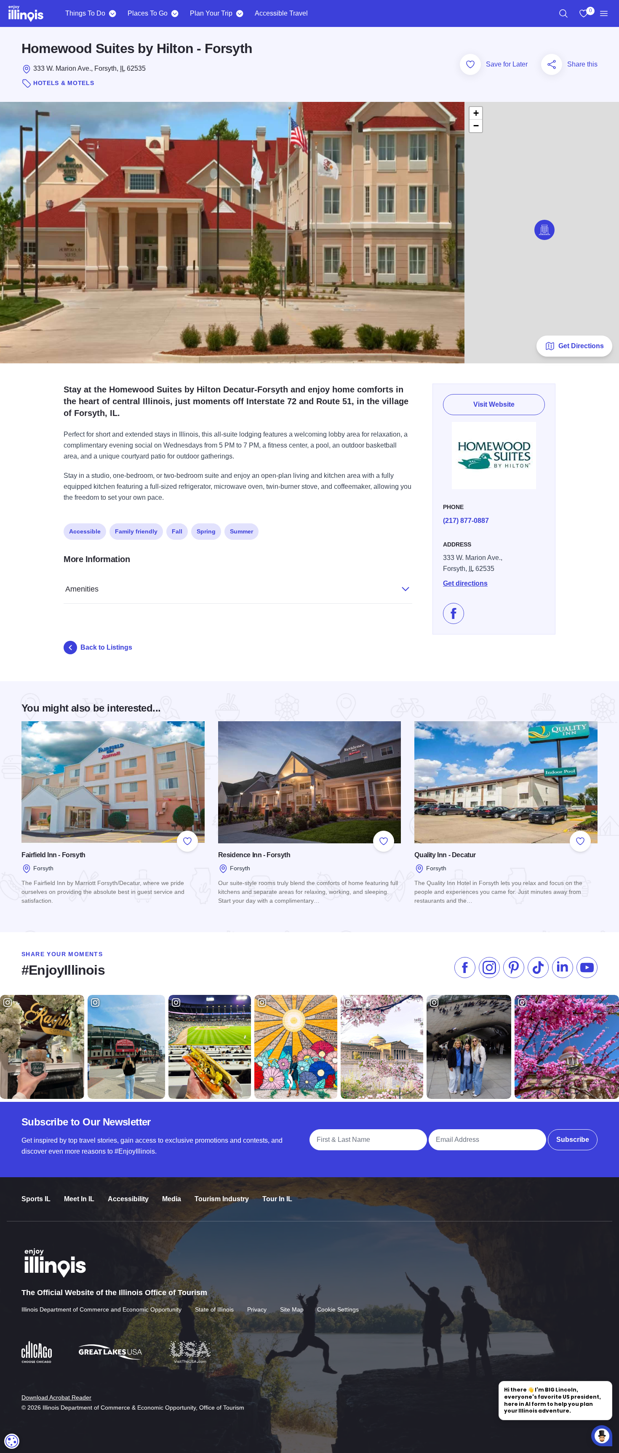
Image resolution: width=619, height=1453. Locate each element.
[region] (563, 13)
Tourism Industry (222, 1198)
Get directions (465, 583)
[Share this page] (551, 64)
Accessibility (128, 1198)
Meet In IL (79, 1198)
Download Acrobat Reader (56, 1397)
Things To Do (85, 13)
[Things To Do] (112, 13)
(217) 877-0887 (466, 520)
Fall (177, 531)
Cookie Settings (338, 1309)
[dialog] (11, 1441)
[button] (544, 230)
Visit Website (494, 404)
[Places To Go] (174, 13)
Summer (241, 531)
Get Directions (581, 345)
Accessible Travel (281, 13)
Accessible (85, 531)
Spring (206, 531)
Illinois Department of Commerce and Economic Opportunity (101, 1309)
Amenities (82, 589)
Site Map (292, 1309)
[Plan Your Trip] (239, 13)
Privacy (257, 1309)
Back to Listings (106, 647)
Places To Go (148, 13)
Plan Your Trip (211, 13)
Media (171, 1198)
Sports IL (36, 1198)
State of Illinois (214, 1309)
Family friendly (136, 531)
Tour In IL (277, 1198)
